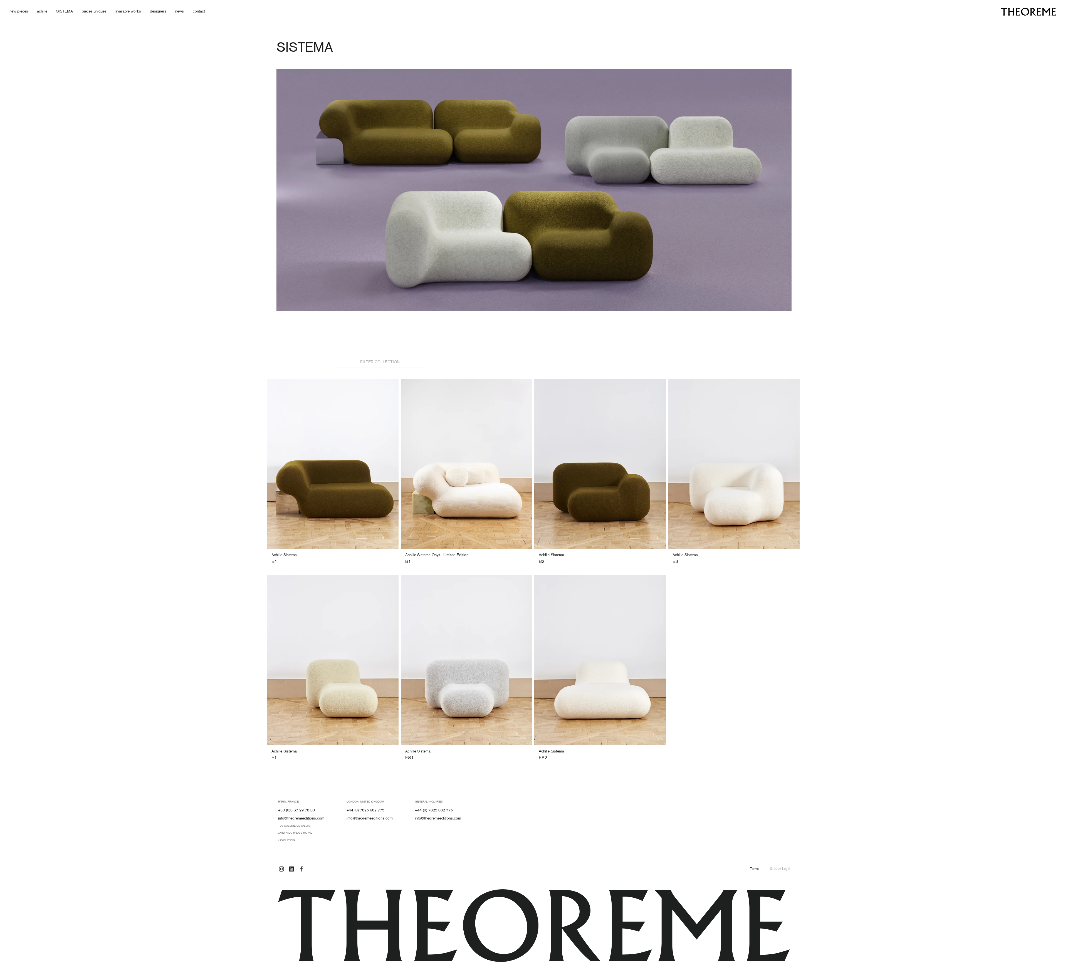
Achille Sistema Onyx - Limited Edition (436, 555)
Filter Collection (380, 362)
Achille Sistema (284, 555)
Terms (754, 869)
